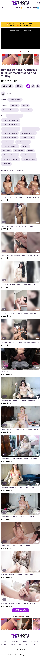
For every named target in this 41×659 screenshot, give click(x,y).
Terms (3, 644)
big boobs (6, 150)
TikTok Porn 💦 (33, 8)
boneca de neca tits (28, 133)
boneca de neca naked (10, 124)
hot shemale (19, 150)
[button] (38, 3)
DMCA (13, 644)
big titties (25, 146)
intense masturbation (10, 155)
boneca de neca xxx (10, 137)
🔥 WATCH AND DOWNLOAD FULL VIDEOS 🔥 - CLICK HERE (20, 24)
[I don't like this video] (11, 86)
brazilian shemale (23, 142)
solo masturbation (29, 159)
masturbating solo (28, 155)
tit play (30, 150)
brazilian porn (7, 142)
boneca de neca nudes (10, 129)
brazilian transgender (10, 146)
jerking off (6, 163)
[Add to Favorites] (19, 86)
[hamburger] (2, 3)
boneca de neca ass (14, 116)
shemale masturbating (10, 159)
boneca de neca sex (10, 133)
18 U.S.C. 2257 (24, 644)
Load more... (20, 610)
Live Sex (5, 8)
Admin (8, 93)
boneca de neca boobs (10, 120)
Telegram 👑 (18, 8)
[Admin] (3, 93)
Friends (36, 644)
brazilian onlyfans (27, 137)
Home (5, 642)
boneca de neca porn (31, 129)
